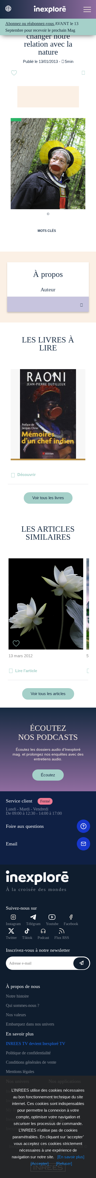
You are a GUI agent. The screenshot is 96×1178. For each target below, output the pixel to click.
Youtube (52, 924)
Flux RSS (61, 938)
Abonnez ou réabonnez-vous (30, 23)
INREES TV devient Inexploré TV (35, 1043)
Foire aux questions (25, 826)
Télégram (33, 924)
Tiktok (27, 938)
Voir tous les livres (48, 497)
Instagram (13, 924)
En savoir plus (53, 330)
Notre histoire (17, 996)
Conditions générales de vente (31, 1062)
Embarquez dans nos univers (30, 1024)
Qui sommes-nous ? (22, 1005)
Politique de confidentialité (28, 1053)
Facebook (71, 924)
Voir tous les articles (48, 693)
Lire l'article (26, 670)
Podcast (43, 938)
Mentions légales (20, 1071)
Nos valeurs (16, 1014)
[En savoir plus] (70, 1157)
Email (11, 843)
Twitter (11, 938)
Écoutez (48, 775)
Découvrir (26, 474)
